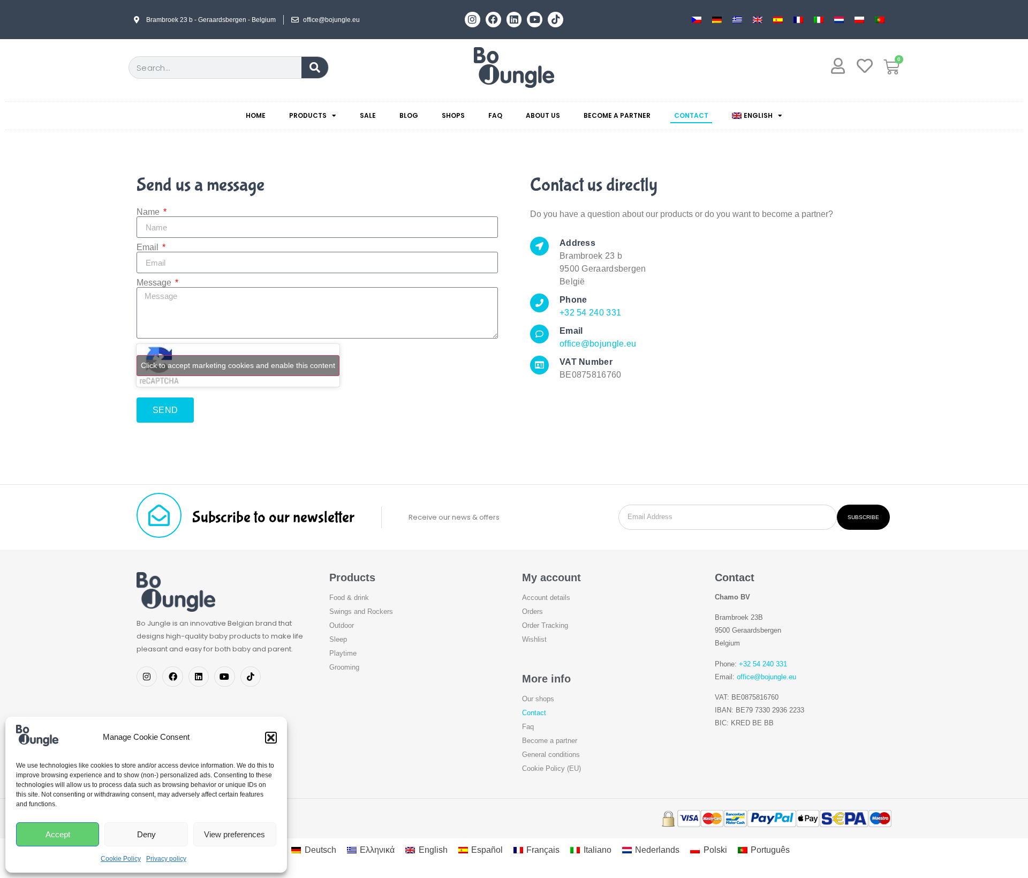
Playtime (343, 653)
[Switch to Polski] (859, 19)
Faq (528, 727)
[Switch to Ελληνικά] (737, 19)
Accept (58, 834)
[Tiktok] (555, 19)
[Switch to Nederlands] (839, 19)
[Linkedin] (514, 19)
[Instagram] (472, 19)
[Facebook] (493, 19)
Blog (408, 115)
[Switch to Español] (778, 19)
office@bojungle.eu (598, 343)
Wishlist (534, 639)
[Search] (314, 67)
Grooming (344, 667)
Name (149, 212)
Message (155, 283)
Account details (546, 598)
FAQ (495, 115)
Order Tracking (545, 625)
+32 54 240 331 (590, 312)
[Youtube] (534, 19)
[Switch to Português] (880, 19)
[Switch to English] (757, 19)
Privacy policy (166, 858)
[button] (271, 737)
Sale (368, 115)
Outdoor (341, 625)
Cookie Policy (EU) (551, 768)
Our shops (538, 699)
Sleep (338, 639)
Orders (532, 611)
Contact (691, 115)
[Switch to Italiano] (818, 19)
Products (308, 115)
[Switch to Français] (798, 19)
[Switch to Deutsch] (717, 19)
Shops (453, 115)
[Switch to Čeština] (696, 19)
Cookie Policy (121, 858)
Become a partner (617, 115)
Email (149, 247)
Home (256, 115)
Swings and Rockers (361, 611)
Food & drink (349, 598)
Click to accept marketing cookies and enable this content (238, 365)
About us (543, 115)
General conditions (551, 755)
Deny (146, 834)
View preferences (234, 834)
